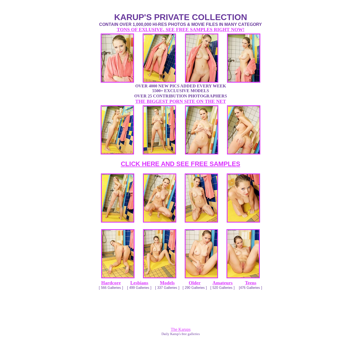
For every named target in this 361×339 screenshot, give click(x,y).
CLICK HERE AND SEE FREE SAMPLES (180, 163)
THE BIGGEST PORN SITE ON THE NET (180, 101)
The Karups (181, 329)
